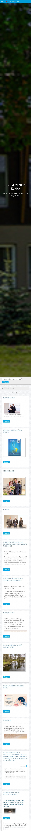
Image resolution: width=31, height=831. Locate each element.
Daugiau (6, 421)
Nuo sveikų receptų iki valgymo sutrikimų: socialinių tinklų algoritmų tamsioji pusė (15, 544)
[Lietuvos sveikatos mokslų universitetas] (7, 1)
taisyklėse (6, 827)
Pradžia (4, 388)
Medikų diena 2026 (9, 398)
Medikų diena (7, 720)
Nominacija (6, 510)
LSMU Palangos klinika (14, 1)
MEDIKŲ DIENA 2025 (9, 471)
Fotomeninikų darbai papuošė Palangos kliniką (12, 646)
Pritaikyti (5, 382)
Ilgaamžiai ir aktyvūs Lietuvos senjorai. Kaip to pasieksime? (13, 579)
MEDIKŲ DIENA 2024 (8, 613)
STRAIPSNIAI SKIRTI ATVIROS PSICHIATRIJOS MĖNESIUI (11, 794)
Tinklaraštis (11, 388)
